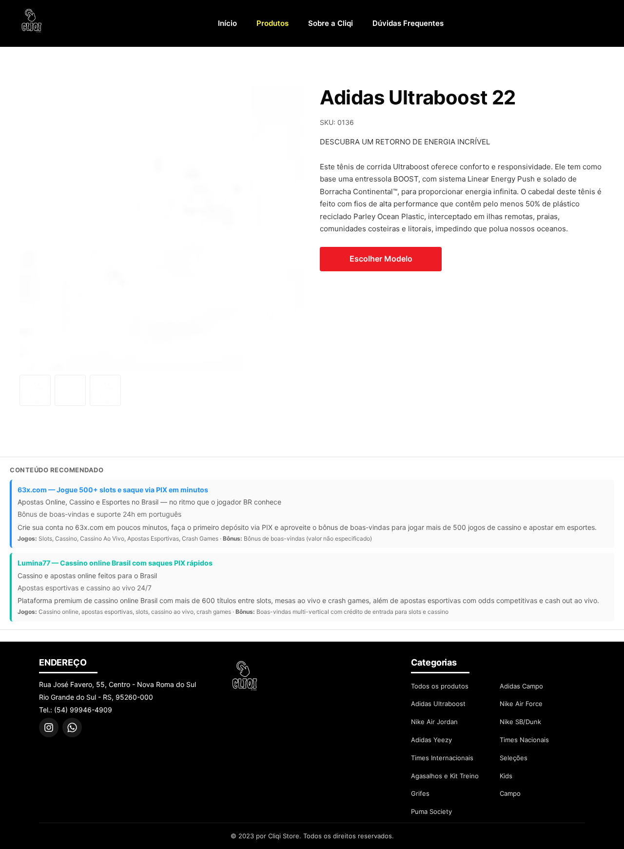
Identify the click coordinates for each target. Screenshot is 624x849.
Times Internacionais (442, 758)
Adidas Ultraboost (438, 704)
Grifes (420, 793)
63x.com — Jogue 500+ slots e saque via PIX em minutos (113, 489)
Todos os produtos (439, 686)
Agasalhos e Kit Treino (445, 776)
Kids (506, 776)
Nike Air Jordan (434, 722)
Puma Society (431, 811)
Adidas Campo (521, 686)
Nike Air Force (521, 704)
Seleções (513, 758)
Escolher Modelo (381, 258)
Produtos (272, 23)
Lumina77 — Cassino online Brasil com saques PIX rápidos (115, 563)
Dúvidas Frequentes (408, 23)
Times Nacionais (524, 740)
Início (227, 23)
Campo (510, 793)
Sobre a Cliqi (330, 23)
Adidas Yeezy (431, 740)
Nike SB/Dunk (520, 722)
